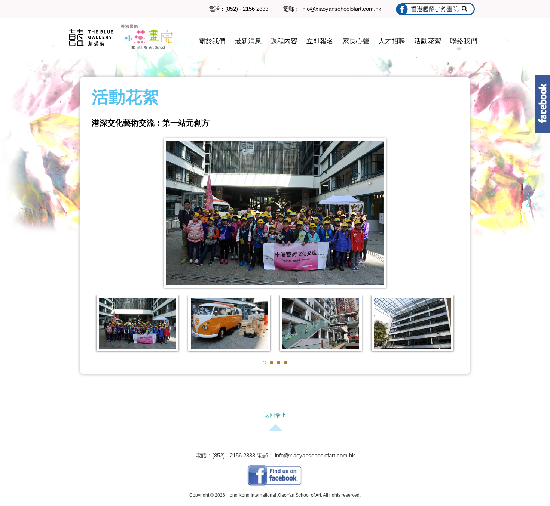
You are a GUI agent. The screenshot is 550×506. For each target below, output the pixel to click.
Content (542, 104)
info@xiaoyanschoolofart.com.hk (314, 455)
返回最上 (275, 415)
